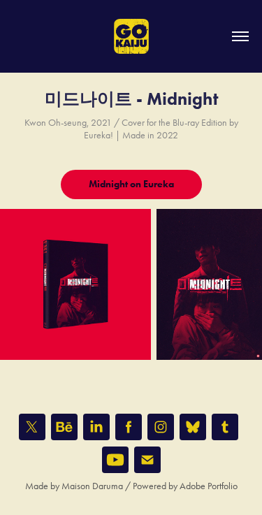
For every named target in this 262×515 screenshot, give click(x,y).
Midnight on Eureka (131, 184)
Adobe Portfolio (209, 486)
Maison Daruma (92, 486)
